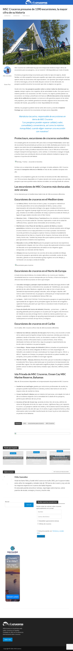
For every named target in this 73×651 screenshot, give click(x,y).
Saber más (7, 639)
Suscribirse (41, 536)
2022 (24, 423)
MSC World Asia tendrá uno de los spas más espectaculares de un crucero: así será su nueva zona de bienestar (60, 458)
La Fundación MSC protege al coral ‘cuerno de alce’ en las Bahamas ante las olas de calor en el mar (36, 458)
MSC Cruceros (50, 423)
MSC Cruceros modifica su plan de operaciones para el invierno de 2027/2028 (13, 458)
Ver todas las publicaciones (61, 471)
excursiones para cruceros (36, 423)
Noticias (13, 453)
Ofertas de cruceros (45, 524)
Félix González (7, 76)
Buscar (7, 501)
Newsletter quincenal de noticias (49, 521)
